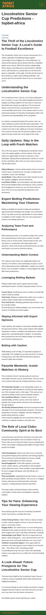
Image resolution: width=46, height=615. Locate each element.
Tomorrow (5, 38)
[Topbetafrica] (8, 4)
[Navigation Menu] (41, 5)
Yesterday (5, 35)
